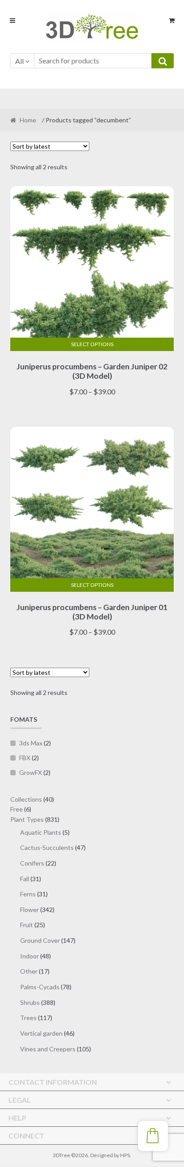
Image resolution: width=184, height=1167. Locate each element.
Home (28, 120)
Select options (92, 344)
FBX (24, 757)
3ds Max (30, 743)
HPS (125, 1155)
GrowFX (30, 772)
